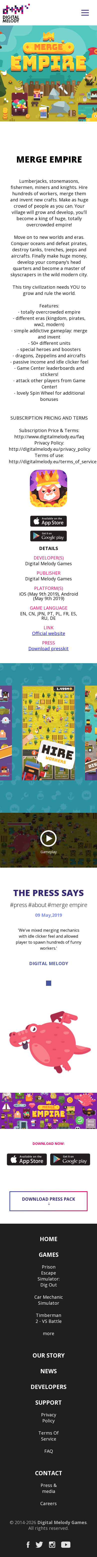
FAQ (48, 1451)
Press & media (49, 1488)
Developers (48, 1387)
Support (48, 1402)
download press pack (48, 1199)
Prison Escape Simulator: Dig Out (49, 1276)
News (48, 1371)
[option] (48, 733)
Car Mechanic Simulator (48, 1300)
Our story (49, 1355)
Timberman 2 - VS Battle (49, 1318)
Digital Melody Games (62, 1522)
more (48, 1333)
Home (48, 1239)
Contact (48, 1473)
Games (48, 1255)
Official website (48, 633)
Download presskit (48, 648)
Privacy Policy (48, 1418)
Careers (48, 1503)
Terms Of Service (48, 1436)
